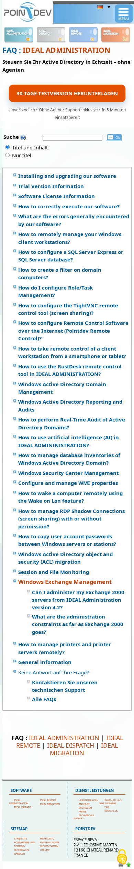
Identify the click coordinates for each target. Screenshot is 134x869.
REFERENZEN (21, 850)
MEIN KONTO (47, 838)
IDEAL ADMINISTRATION (66, 50)
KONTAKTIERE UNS (24, 842)
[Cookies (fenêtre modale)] (122, 857)
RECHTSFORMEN (49, 846)
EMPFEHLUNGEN (49, 842)
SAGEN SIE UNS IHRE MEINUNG (110, 802)
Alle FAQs (44, 699)
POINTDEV (19, 846)
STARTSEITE (20, 838)
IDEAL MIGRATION (84, 749)
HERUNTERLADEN (88, 800)
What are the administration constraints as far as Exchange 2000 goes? (77, 624)
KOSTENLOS (111, 810)
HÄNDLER (19, 853)
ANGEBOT (84, 804)
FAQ (106, 807)
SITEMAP (44, 850)
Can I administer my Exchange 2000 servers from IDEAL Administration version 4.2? (78, 600)
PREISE (82, 811)
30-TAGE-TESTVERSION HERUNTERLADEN (67, 93)
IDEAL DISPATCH (70, 745)
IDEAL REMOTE (48, 800)
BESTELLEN (85, 807)
